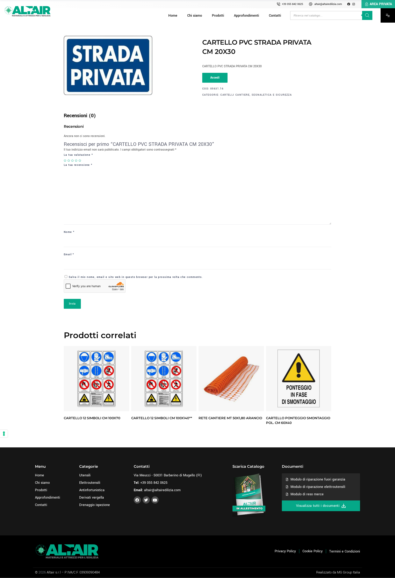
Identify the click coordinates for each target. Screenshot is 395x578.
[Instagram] (353, 4)
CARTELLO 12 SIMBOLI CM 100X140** (161, 418)
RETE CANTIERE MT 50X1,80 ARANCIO (230, 418)
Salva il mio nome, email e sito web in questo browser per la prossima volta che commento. (136, 277)
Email (69, 254)
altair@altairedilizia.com (328, 4)
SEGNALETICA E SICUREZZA (272, 95)
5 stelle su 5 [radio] (80, 160)
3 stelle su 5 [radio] (72, 160)
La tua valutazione (78, 155)
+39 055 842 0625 (292, 4)
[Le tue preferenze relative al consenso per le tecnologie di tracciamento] (4, 434)
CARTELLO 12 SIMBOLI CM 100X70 (92, 418)
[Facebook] (348, 4)
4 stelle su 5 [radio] (76, 160)
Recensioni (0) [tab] (80, 115)
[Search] (367, 15)
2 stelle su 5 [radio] (68, 160)
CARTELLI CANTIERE (235, 95)
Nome (69, 232)
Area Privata (381, 4)
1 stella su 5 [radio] (65, 160)
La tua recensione (78, 165)
